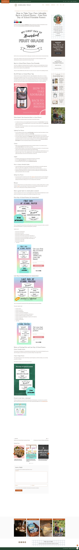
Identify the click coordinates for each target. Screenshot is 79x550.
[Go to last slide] (14, 454)
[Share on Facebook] (15, 22)
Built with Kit (38, 270)
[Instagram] (72, 1)
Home (63, 1)
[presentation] (19, 452)
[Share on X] (21, 22)
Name (17, 485)
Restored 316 (76, 548)
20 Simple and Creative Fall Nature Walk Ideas (41, 439)
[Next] (48, 454)
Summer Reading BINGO (58, 65)
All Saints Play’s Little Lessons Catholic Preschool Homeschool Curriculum (31, 460)
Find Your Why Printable (58, 68)
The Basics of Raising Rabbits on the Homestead (61, 88)
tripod (18, 186)
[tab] (29, 463)
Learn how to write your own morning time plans (22, 1)
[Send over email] (19, 22)
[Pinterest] (73, 1)
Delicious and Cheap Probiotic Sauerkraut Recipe (22, 439)
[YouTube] (75, 1)
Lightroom (33, 176)
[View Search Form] (76, 1)
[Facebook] (71, 1)
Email (33, 485)
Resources (68, 1)
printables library (44, 401)
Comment (17, 470)
